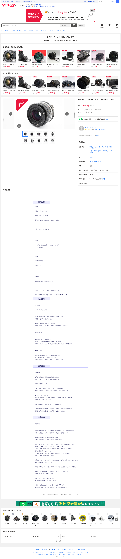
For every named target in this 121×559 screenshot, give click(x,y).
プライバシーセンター (52, 552)
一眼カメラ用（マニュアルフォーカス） (50, 30)
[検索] (117, 1)
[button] (98, 183)
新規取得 (38, 5)
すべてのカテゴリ (65, 25)
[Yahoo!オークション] (13, 4)
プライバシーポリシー (38, 552)
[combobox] (31, 25)
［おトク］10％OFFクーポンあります (44, 6)
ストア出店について (55, 554)
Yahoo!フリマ (55, 549)
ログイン (28, 6)
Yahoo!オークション (42, 549)
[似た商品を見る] (19, 126)
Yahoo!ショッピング (68, 549)
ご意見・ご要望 (66, 554)
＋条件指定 (82, 25)
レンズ (36, 30)
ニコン (63, 30)
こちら (97, 135)
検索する (74, 25)
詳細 (107, 119)
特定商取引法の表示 (43, 554)
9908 (96, 129)
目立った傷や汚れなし (96, 161)
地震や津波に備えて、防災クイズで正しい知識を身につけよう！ (21, 1)
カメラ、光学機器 (28, 30)
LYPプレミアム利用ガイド (72, 552)
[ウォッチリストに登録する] (13, 60)
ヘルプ (94, 1)
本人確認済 (103, 129)
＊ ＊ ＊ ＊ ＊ (89, 127)
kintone (114, 1)
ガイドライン (84, 552)
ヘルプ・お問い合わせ (77, 554)
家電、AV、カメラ (17, 30)
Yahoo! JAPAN (87, 1)
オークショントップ (6, 30)
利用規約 (61, 552)
